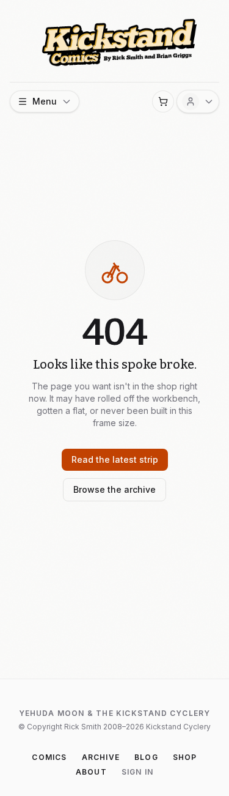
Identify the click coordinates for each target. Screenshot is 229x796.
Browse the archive (114, 489)
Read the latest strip (114, 459)
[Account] (197, 101)
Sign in (137, 771)
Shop (185, 757)
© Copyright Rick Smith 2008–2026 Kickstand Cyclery (114, 726)
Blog (146, 757)
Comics (49, 757)
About (91, 771)
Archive (101, 757)
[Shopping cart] (163, 101)
